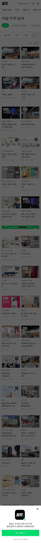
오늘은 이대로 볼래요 (20, 539)
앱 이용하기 (20, 533)
